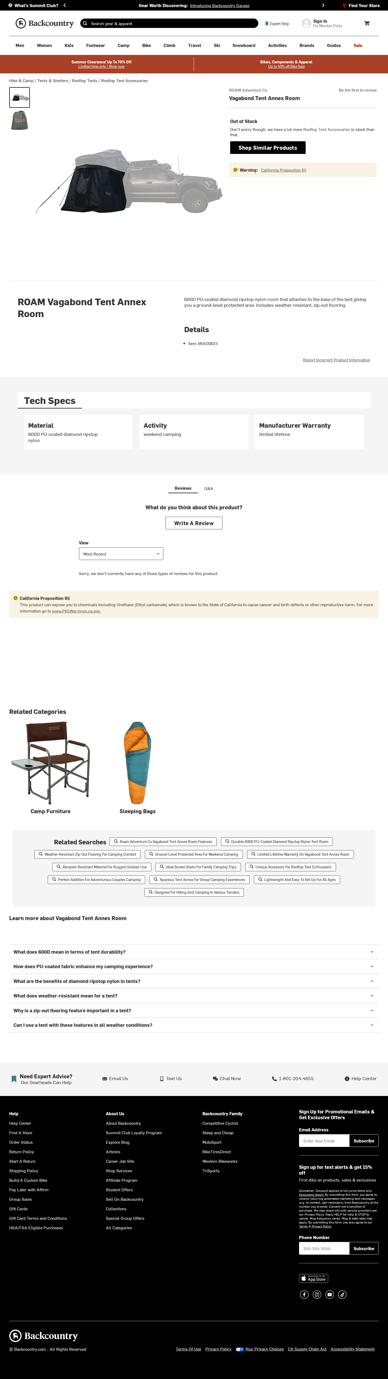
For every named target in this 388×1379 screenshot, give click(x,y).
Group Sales (20, 1199)
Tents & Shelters (52, 80)
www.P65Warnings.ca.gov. (76, 611)
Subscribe (364, 1140)
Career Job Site (120, 1161)
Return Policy (21, 1151)
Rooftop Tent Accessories (124, 80)
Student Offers (119, 1189)
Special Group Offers (125, 1218)
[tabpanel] (194, 434)
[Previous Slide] (64, 5)
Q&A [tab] (208, 488)
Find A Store (20, 1132)
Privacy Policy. (322, 1226)
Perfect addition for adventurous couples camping (99, 879)
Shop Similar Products (268, 147)
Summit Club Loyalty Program (134, 1132)
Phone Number (314, 1237)
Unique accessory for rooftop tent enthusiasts (293, 866)
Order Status (21, 1142)
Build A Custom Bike (28, 1180)
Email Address (314, 1129)
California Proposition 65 (283, 170)
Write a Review (194, 522)
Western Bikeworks (220, 1161)
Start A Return (22, 1161)
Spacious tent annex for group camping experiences (202, 879)
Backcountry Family (222, 1113)
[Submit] (85, 23)
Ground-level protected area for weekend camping (196, 854)
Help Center (20, 1123)
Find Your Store (364, 5)
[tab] (50, 400)
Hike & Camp (21, 80)
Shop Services (119, 1170)
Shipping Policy (23, 1170)
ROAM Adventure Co (248, 89)
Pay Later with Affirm (29, 1189)
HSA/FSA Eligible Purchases (36, 1227)
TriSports (211, 1170)
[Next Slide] (323, 5)
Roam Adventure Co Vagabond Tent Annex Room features (166, 841)
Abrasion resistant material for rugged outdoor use (105, 866)
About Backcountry (123, 1123)
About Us (115, 1113)
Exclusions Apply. (312, 1194)
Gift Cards (18, 1208)
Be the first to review (358, 89)
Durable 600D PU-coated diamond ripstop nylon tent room (279, 841)
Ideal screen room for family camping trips (201, 866)
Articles (113, 1151)
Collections (116, 1208)
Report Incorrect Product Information (336, 359)
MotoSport (211, 1142)
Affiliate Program (122, 1180)
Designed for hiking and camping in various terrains (197, 892)
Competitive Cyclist (220, 1123)
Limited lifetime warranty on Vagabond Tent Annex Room (303, 854)
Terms (303, 1226)
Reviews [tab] (183, 488)
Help (13, 1113)
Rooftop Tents (84, 80)
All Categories (119, 1227)
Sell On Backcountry (125, 1199)
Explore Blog (118, 1142)
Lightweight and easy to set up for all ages (300, 879)
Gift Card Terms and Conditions (38, 1218)
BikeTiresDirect (216, 1151)
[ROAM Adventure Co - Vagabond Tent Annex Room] (19, 97)
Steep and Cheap (218, 1132)
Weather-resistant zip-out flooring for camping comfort (90, 854)
